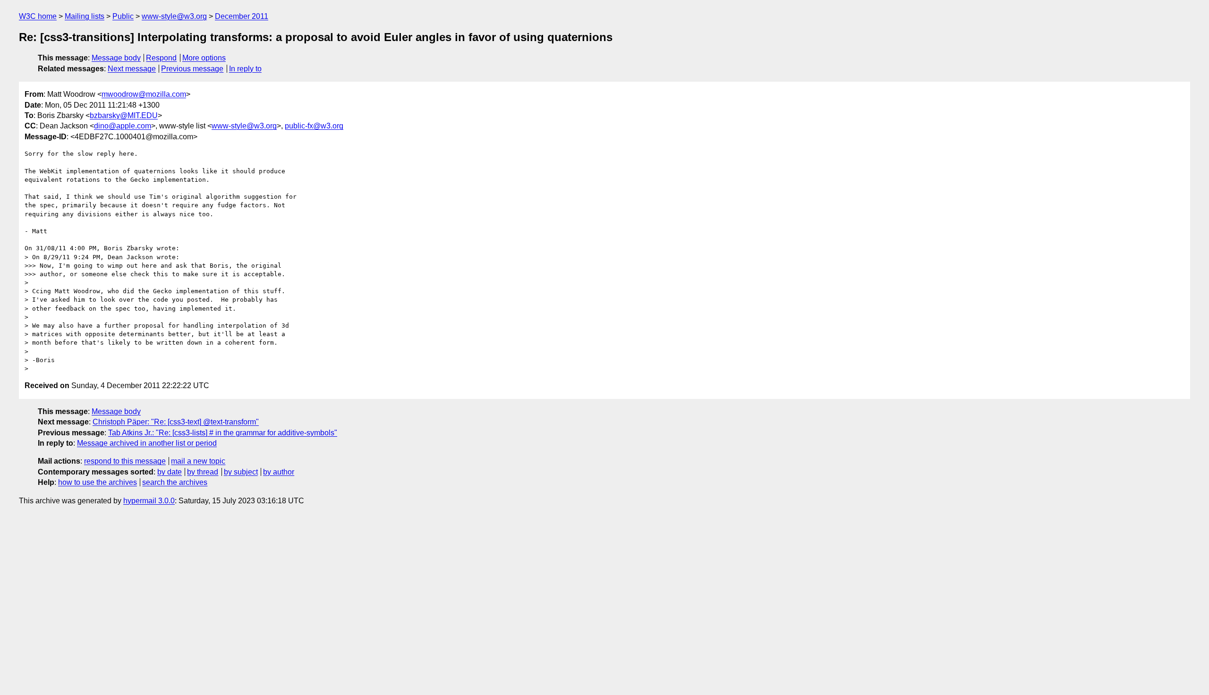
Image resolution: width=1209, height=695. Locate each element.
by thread (202, 472)
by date (169, 472)
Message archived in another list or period (147, 443)
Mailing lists (84, 16)
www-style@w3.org (174, 16)
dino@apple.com (122, 126)
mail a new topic (198, 461)
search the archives (174, 482)
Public (123, 16)
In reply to (245, 69)
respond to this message (125, 461)
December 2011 (241, 16)
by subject (241, 472)
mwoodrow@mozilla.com (144, 94)
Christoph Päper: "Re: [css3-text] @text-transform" (176, 422)
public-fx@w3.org (314, 126)
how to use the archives (97, 482)
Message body (116, 58)
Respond (161, 58)
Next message (132, 69)
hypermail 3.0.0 (149, 501)
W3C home (38, 16)
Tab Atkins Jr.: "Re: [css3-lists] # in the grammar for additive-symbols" (222, 433)
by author (278, 472)
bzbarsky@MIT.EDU (124, 115)
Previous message (192, 69)
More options (204, 58)
